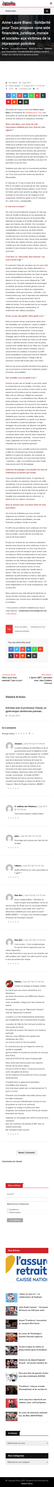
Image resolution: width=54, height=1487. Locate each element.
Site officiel (11, 614)
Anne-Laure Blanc (21, 627)
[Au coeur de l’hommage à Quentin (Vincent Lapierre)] (11, 1337)
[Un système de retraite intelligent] (26, 1268)
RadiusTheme (27, 1483)
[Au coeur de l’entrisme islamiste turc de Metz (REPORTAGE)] (11, 1416)
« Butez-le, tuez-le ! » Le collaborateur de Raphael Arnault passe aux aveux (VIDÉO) (33, 1296)
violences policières (22, 631)
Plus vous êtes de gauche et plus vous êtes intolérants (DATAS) (33, 1374)
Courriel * (10, 1194)
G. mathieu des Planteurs (25, 806)
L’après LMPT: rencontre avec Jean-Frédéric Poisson (40, 680)
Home (6, 49)
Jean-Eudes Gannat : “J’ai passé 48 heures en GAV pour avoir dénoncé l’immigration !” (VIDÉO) (33, 1309)
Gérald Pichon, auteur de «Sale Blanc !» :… (26, 708)
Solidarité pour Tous (33, 112)
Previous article (9, 675)
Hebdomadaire (15, 1212)
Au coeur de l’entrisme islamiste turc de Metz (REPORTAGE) (33, 1414)
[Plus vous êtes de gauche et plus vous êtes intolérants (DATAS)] (11, 1376)
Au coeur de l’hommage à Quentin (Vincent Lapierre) (31, 1335)
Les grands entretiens (18, 49)
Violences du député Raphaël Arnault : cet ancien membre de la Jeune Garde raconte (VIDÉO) (33, 1361)
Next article (46, 675)
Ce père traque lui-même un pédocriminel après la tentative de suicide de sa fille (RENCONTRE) (33, 1348)
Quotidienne (14, 1209)
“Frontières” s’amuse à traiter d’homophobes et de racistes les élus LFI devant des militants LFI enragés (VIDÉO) (33, 1388)
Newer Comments (26, 1152)
